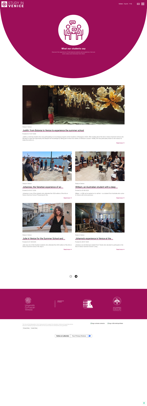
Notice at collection (62, 336)
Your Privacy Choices (79, 336)
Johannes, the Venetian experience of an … (43, 187)
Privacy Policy (26, 328)
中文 (130, 4)
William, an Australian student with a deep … (96, 187)
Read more (119, 143)
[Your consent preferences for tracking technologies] (144, 403)
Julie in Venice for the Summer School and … (44, 239)
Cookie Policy (34, 328)
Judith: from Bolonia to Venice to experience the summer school (53, 131)
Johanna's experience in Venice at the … (94, 239)
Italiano (121, 4)
